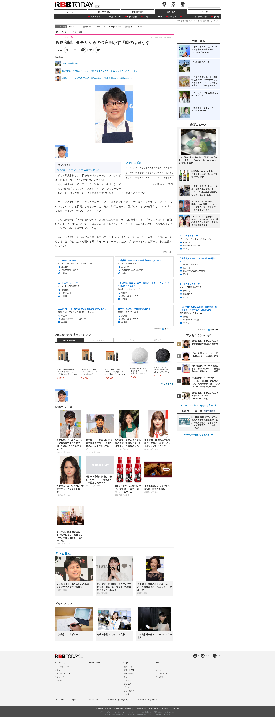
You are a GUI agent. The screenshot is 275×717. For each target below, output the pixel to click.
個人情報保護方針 (140, 708)
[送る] (83, 50)
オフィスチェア (99, 340)
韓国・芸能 (132, 16)
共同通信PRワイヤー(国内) (117, 700)
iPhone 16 (73, 27)
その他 (216, 16)
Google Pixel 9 (115, 27)
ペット (160, 670)
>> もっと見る (167, 383)
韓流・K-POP (115, 16)
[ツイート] (67, 50)
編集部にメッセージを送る (164, 184)
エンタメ (171, 12)
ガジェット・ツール (64, 674)
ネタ (58, 670)
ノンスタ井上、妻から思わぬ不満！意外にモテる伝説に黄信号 (153, 167)
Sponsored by (156, 328)
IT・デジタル (104, 12)
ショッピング (201, 16)
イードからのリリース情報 (158, 708)
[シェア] (75, 50)
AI (105, 27)
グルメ (160, 667)
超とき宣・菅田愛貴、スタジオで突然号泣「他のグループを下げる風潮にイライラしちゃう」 (167, 173)
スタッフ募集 (175, 708)
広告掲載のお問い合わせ (114, 708)
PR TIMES (60, 700)
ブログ (186, 16)
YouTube (208, 655)
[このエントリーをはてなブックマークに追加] (98, 50)
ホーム (70, 12)
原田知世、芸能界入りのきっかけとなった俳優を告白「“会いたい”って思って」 (161, 178)
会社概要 (128, 708)
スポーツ (158, 16)
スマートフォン (63, 667)
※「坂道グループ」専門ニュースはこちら (80, 169)
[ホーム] (57, 32)
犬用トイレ (158, 340)
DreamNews (94, 700)
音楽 (146, 16)
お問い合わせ (98, 708)
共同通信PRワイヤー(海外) (147, 700)
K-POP (141, 27)
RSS (219, 655)
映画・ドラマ (97, 16)
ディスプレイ (128, 340)
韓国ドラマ (129, 27)
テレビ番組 (135, 162)
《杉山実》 (167, 252)
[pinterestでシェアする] (90, 50)
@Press (75, 700)
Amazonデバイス (70, 341)
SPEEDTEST (137, 12)
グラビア (172, 16)
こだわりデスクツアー (90, 27)
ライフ (205, 12)
